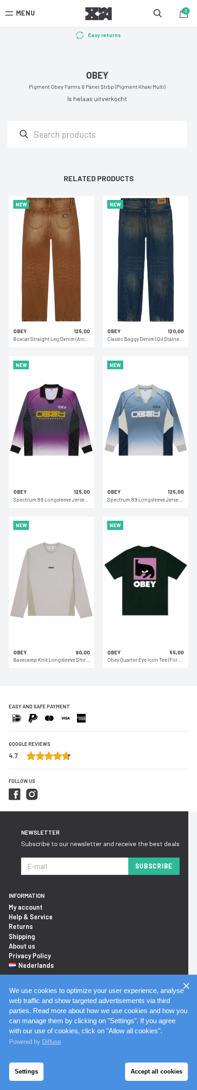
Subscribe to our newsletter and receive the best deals (100, 843)
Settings (26, 1071)
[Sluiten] (186, 986)
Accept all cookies (156, 1071)
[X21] (98, 15)
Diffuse (51, 1041)
